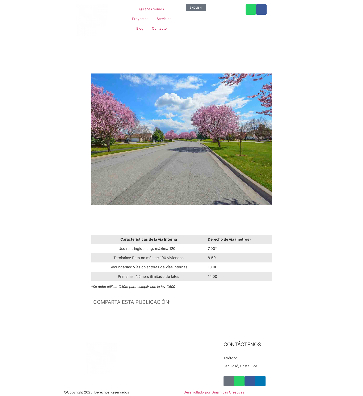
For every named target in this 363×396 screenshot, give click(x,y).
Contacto (159, 28)
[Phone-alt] (229, 381)
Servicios (164, 19)
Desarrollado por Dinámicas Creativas (214, 392)
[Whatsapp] (251, 9)
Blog (139, 28)
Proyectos (140, 19)
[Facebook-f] (261, 9)
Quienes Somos (151, 9)
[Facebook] (250, 381)
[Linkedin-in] (260, 381)
